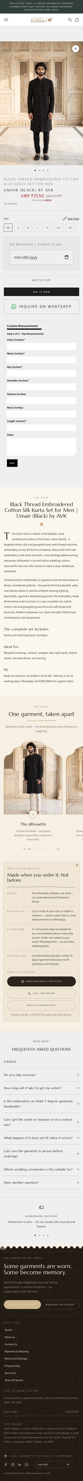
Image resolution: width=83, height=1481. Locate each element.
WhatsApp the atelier (60, 1304)
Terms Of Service (14, 1380)
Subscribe (72, 1411)
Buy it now (41, 292)
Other (10, 435)
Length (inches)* (16, 421)
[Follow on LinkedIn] (20, 1465)
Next (12, 463)
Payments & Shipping (17, 1351)
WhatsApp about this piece (44, 981)
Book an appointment (22, 1304)
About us (10, 1337)
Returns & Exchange (16, 1358)
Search (8, 1330)
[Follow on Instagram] (13, 1465)
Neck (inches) (15, 407)
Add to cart (41, 280)
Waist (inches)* (16, 353)
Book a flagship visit (41, 1005)
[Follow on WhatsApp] (27, 1465)
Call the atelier (44, 993)
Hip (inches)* (14, 367)
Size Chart (10, 1373)
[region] (41, 1217)
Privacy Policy (12, 1366)
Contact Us (11, 1344)
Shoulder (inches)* (18, 380)
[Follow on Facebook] (6, 1465)
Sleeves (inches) (16, 394)
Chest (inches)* (16, 339)
